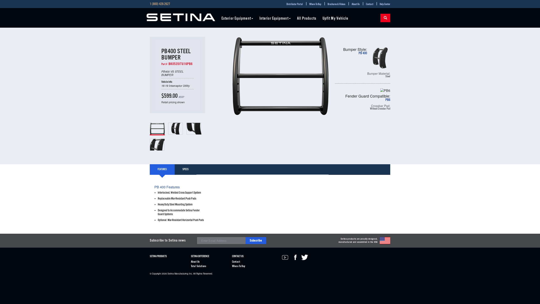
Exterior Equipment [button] (236, 19)
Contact (369, 4)
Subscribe (256, 241)
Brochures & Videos (336, 4)
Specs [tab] (185, 169)
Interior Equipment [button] (274, 19)
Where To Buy (315, 4)
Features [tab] (162, 169)
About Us (356, 4)
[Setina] (181, 17)
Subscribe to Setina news (168, 240)
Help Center (385, 4)
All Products (306, 19)
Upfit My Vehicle (335, 19)
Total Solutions (198, 266)
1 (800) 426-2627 (160, 4)
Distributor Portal (294, 4)
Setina (170, 273)
